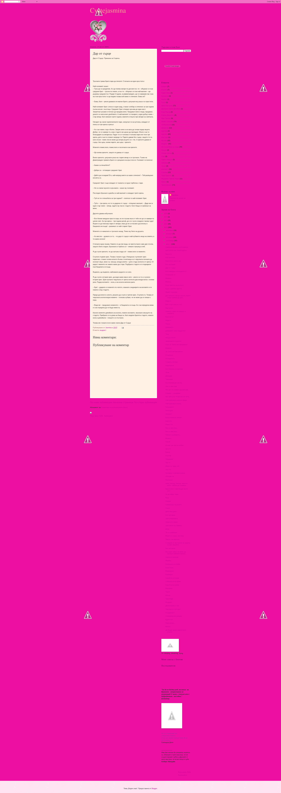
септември (170, 241)
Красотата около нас (173, 261)
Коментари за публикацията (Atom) (114, 407)
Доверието (169, 327)
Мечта (167, 626)
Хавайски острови (172, 578)
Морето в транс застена (174, 536)
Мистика (164, 137)
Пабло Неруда (166, 160)
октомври (169, 237)
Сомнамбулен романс (173, 616)
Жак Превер (166, 118)
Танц (167, 334)
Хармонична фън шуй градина (176, 247)
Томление (169, 379)
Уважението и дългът (173, 341)
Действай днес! (171, 511)
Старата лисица (171, 362)
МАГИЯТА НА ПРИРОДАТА (176, 250)
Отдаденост (170, 613)
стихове (164, 172)
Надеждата (169, 365)
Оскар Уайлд (166, 153)
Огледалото (170, 358)
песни (163, 166)
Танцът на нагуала (172, 539)
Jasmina (175, 195)
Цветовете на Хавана (173, 525)
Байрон (164, 86)
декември (170, 230)
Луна (167, 372)
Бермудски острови (172, 564)
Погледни (169, 410)
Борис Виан (165, 93)
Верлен (164, 99)
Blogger (154, 788)
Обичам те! (169, 476)
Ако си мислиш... (171, 428)
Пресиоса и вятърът (173, 609)
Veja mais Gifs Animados (101, 415)
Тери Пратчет (166, 175)
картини (164, 131)
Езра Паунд (165, 112)
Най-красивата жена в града (176, 400)
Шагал (163, 182)
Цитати (168, 449)
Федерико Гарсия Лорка (170, 179)
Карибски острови (172, 585)
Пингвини (168, 480)
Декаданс (169, 376)
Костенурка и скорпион (174, 369)
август (168, 244)
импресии (165, 128)
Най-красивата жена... (173, 404)
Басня (167, 452)
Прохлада (169, 599)
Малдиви (168, 588)
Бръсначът (169, 317)
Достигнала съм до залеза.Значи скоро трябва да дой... (177, 297)
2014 (166, 217)
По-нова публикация (101, 402)
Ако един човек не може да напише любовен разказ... (176, 553)
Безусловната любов (173, 417)
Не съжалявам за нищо (170, 147)
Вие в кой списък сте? (173, 304)
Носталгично (170, 257)
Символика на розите (173, 505)
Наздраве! (169, 459)
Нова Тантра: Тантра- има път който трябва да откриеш (176, 484)
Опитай (168, 456)
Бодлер (164, 90)
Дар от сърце (170, 268)
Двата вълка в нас (172, 606)
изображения (166, 125)
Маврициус (169, 571)
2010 (166, 224)
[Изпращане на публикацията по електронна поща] (122, 327)
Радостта (169, 424)
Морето (168, 301)
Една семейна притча (173, 289)
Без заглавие (170, 264)
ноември (169, 234)
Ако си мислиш (171, 386)
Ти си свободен (171, 532)
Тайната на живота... (173, 435)
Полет (167, 508)
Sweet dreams (166, 185)
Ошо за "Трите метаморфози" (176, 345)
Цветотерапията (171, 518)
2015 (166, 213)
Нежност (168, 414)
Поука (167, 324)
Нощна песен (170, 338)
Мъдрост (168, 602)
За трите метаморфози (174, 351)
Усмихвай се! (170, 275)
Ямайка (168, 560)
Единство (169, 620)
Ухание (168, 501)
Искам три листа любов (174, 445)
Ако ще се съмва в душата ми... (177, 390)
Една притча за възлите (174, 285)
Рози (167, 498)
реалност (164, 169)
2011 (166, 220)
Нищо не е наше (171, 522)
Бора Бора (169, 567)
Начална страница (123, 402)
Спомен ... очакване (172, 393)
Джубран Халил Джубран (170, 109)
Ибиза (167, 595)
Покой (167, 442)
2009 (166, 227)
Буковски (164, 96)
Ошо (163, 156)
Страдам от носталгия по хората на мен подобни (177, 544)
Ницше (164, 150)
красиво (164, 134)
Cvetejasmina (108, 10)
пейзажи (164, 163)
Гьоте (163, 102)
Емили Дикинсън (167, 115)
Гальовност (169, 407)
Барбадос (169, 574)
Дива (167, 529)
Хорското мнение (171, 557)
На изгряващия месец (173, 383)
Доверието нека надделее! (175, 331)
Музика (164, 140)
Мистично (169, 308)
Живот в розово (167, 121)
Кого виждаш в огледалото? (175, 271)
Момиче (168, 348)
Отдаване (169, 355)
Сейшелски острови (173, 581)
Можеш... (168, 278)
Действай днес (167, 105)
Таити (167, 592)
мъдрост (103, 330)
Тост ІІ (167, 463)
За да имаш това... (172, 494)
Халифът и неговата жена (175, 473)
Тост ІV (168, 469)
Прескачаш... (170, 623)
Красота (168, 254)
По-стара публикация (145, 402)
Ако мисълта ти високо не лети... (177, 397)
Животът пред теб (172, 466)
